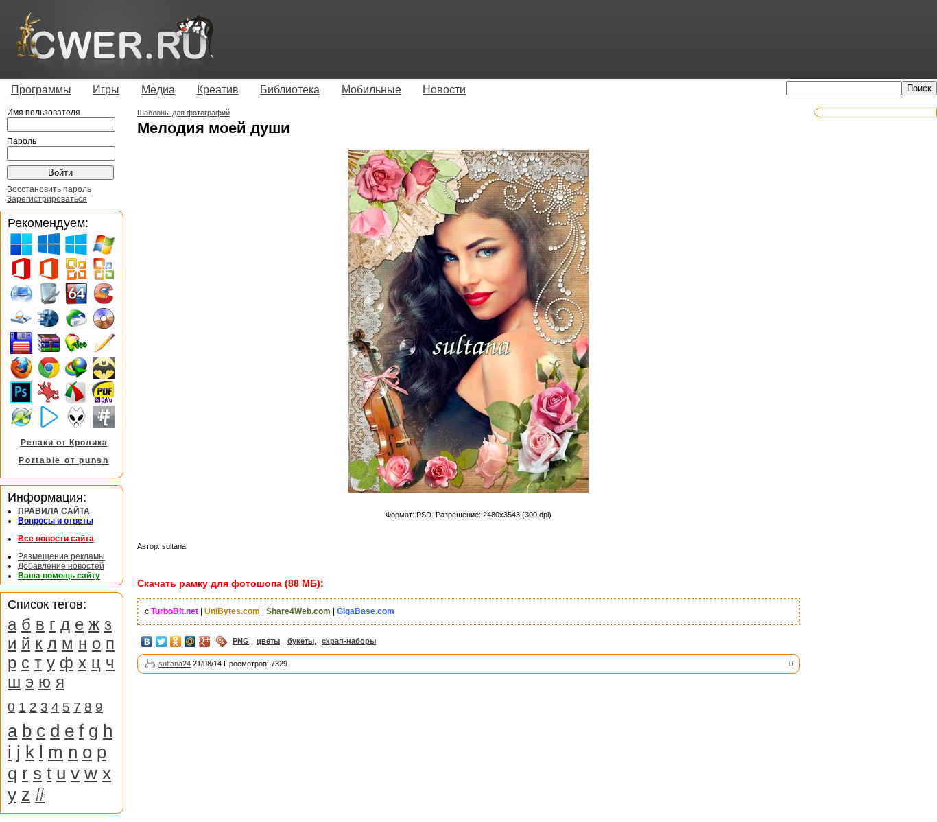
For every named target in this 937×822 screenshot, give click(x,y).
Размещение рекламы (61, 556)
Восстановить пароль (49, 189)
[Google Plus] (205, 641)
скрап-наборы (349, 641)
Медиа (158, 89)
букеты (300, 641)
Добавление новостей (61, 566)
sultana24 (174, 663)
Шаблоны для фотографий (183, 112)
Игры (106, 89)
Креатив (218, 89)
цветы (268, 641)
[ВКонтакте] (147, 641)
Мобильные (371, 89)
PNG (241, 641)
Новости (444, 89)
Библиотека (290, 89)
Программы (41, 89)
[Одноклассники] (176, 641)
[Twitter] (161, 641)
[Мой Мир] (190, 641)
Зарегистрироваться (47, 199)
